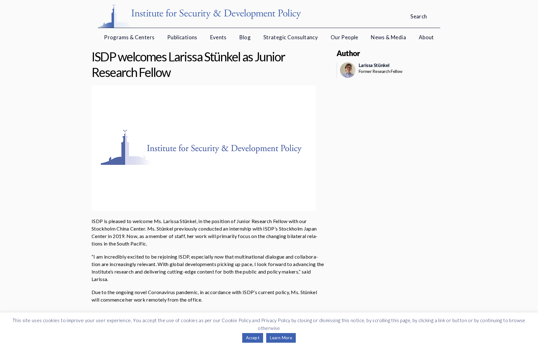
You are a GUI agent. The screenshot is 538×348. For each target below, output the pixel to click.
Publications (182, 37)
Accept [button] (252, 337)
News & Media (388, 37)
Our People (344, 37)
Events (218, 37)
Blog (245, 37)
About (426, 37)
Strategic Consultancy (290, 37)
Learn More (281, 337)
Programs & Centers (129, 37)
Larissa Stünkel (374, 65)
